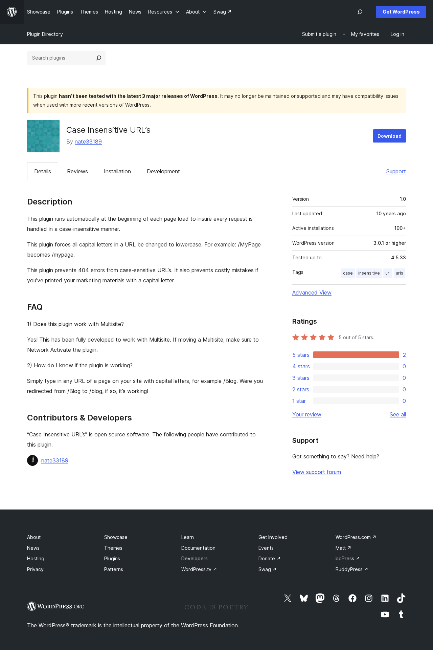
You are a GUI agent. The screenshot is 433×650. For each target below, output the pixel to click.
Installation (117, 171)
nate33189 (88, 141)
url (387, 273)
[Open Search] (359, 12)
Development (163, 171)
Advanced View (312, 292)
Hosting (35, 558)
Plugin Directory (45, 34)
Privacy (35, 569)
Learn (187, 537)
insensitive (369, 273)
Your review (306, 414)
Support (396, 171)
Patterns (113, 569)
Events (266, 548)
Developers (194, 558)
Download (390, 136)
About (34, 537)
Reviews (77, 171)
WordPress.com (356, 537)
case (348, 273)
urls (399, 273)
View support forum (316, 472)
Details (42, 171)
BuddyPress (352, 569)
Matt (343, 548)
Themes (113, 548)
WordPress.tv (199, 569)
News (33, 548)
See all (398, 414)
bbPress (348, 558)
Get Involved (273, 537)
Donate (269, 558)
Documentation (198, 548)
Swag (267, 569)
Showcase (116, 537)
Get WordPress (401, 12)
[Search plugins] (99, 58)
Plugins (112, 558)
